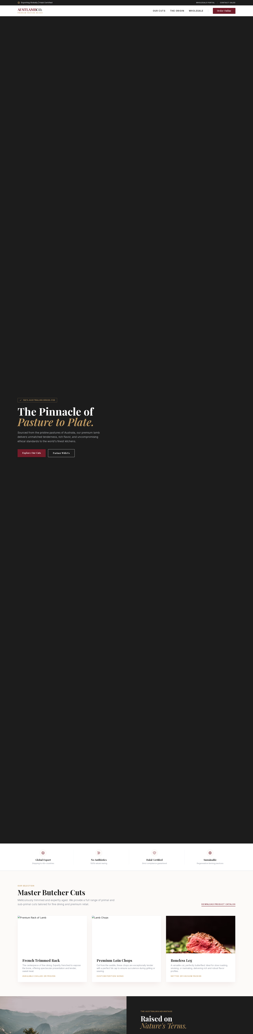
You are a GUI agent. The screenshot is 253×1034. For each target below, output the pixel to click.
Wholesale (196, 11)
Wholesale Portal (205, 3)
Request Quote (52, 947)
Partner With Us (61, 453)
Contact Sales (227, 3)
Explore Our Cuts (31, 453)
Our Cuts (159, 11)
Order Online (224, 10)
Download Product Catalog (218, 904)
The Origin (177, 11)
